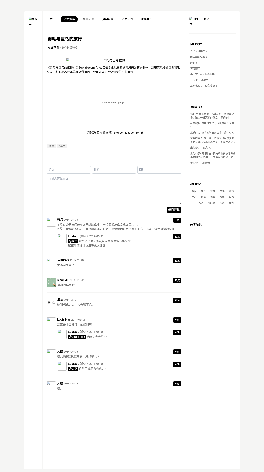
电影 (222, 191)
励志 (222, 202)
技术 (222, 197)
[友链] (33, 47)
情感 (212, 191)
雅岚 (60, 219)
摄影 (203, 197)
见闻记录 (108, 19)
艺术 (200, 202)
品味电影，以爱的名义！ (204, 85)
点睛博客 (63, 260)
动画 (51, 146)
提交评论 (174, 209)
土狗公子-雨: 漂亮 (200, 162)
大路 (60, 351)
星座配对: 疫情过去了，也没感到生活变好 (212, 125)
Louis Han (64, 319)
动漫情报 (63, 280)
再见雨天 (195, 68)
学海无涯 (88, 19)
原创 (231, 202)
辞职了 (194, 62)
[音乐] (33, 53)
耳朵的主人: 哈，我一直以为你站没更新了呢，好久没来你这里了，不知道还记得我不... (212, 140)
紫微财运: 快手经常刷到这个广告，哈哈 (212, 132)
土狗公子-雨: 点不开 (201, 147)
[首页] (33, 34)
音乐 (203, 191)
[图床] (33, 40)
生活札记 (146, 19)
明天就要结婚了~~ (200, 57)
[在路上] (33, 21)
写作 (231, 197)
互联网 (211, 202)
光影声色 (69, 19)
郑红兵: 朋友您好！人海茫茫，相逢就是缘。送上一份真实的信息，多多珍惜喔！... (212, 115)
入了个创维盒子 (199, 51)
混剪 (212, 197)
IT (193, 202)
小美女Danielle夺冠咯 (202, 74)
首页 (52, 19)
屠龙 (60, 299)
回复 (177, 220)
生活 (194, 197)
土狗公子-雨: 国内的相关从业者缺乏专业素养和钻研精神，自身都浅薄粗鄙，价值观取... (212, 155)
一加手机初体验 (199, 80)
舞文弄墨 (127, 19)
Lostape (73, 236)
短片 (62, 146)
